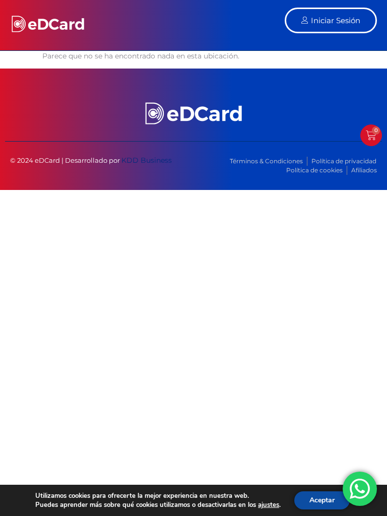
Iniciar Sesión (335, 20)
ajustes (268, 504)
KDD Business (146, 160)
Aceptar (322, 500)
